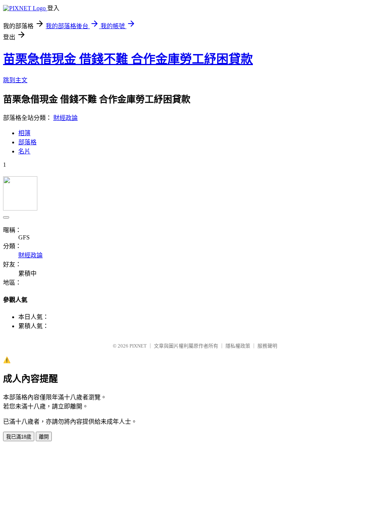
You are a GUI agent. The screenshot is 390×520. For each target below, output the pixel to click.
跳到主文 (15, 80)
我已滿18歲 (18, 437)
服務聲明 (267, 346)
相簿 (24, 133)
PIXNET (138, 346)
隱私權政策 (237, 346)
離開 (44, 437)
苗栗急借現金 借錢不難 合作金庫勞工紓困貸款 (128, 59)
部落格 (27, 142)
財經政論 (65, 118)
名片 (24, 151)
